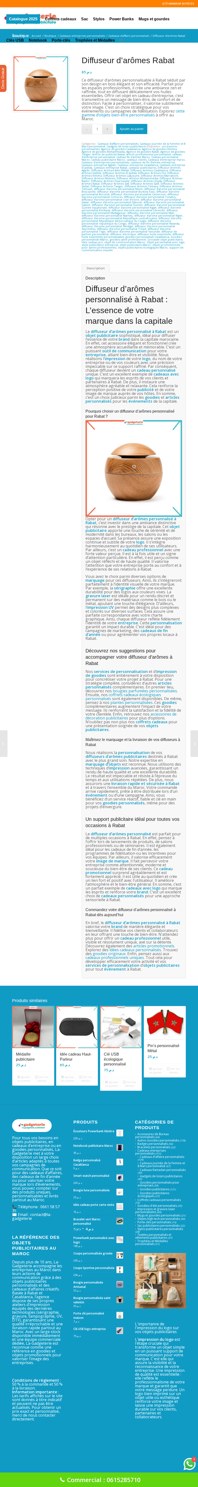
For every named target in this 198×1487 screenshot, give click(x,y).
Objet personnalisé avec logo (165, 242)
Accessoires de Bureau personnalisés (152, 1135)
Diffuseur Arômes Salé (144, 183)
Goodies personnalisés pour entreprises (158, 1183)
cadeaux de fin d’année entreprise (153, 162)
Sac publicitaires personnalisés (158, 1225)
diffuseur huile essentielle (154, 234)
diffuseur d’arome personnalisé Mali (150, 213)
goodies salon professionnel (128, 239)
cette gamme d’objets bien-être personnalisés (133, 113)
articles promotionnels (153, 946)
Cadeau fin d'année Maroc (133, 157)
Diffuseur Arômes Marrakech (159, 175)
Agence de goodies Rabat (142, 151)
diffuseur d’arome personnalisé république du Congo (126, 222)
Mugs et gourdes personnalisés (158, 1215)
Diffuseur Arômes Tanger (107, 186)
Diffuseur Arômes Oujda (146, 181)
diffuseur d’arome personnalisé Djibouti (116, 202)
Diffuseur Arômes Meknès (98, 178)
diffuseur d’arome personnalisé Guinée (117, 205)
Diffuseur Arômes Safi (115, 183)
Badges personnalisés (152, 1144)
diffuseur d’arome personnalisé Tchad (121, 229)
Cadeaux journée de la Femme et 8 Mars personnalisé (161, 1164)
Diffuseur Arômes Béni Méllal (110, 170)
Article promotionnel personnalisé (148, 154)
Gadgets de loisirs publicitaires (126, 146)
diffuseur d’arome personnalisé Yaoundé (133, 231)
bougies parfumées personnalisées (145, 691)
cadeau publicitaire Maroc (108, 159)
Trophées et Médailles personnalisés (151, 1242)
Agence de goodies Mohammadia (103, 151)
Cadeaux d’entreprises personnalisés (105, 162)
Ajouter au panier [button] (23, 1078)
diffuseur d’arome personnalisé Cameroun (138, 194)
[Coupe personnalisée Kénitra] (3, 743)
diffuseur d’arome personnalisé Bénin (118, 189)
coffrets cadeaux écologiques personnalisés (123, 696)
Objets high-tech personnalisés (158, 1219)
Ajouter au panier (132, 129)
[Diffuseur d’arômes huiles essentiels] (194, 743)
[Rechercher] (121, 39)
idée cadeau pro (92, 242)
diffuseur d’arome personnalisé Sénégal (107, 226)
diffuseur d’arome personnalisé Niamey (107, 215)
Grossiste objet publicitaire (165, 239)
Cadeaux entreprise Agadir (99, 165)
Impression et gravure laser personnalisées (155, 1210)
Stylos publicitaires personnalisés (160, 1229)
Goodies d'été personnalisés (157, 1206)
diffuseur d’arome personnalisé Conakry (150, 197)
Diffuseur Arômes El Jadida (120, 173)
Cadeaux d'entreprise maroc (166, 159)
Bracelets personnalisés (153, 1147)
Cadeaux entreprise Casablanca (138, 165)
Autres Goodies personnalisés (158, 1140)
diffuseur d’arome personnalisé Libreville (138, 210)
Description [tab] (96, 268)
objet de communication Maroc (124, 242)
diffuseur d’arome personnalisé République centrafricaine (119, 218)
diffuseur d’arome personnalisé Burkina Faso (126, 191)
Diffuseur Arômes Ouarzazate (110, 181)
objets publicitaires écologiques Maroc (143, 247)
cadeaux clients (137, 159)
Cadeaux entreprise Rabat (110, 167)
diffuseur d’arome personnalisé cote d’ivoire (110, 199)
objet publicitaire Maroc (135, 245)
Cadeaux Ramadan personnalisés (163, 1170)
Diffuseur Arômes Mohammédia (137, 178)
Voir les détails (42, 1078)
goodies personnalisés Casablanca (147, 237)
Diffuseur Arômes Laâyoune (121, 175)
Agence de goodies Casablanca (121, 149)
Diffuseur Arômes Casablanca (149, 170)
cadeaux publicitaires (142, 167)
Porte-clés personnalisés (154, 1222)
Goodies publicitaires (154, 1189)
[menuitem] (23, 18)
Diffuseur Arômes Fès (152, 173)
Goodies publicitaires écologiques (153, 1194)
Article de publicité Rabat (108, 154)
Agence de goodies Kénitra (159, 149)
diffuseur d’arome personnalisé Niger (158, 215)
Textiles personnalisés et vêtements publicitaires (153, 1236)
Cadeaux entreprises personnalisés (150, 1151)
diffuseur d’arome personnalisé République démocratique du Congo (132, 219)
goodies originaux (109, 953)
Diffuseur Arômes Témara (141, 186)
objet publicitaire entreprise (100, 245)
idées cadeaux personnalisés (135, 949)
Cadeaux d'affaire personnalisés (118, 143)
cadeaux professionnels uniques (114, 957)
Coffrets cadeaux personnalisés (159, 1200)
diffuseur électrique (123, 234)
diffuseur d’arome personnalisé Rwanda (153, 223)
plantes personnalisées (131, 702)
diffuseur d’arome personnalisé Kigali (132, 207)
